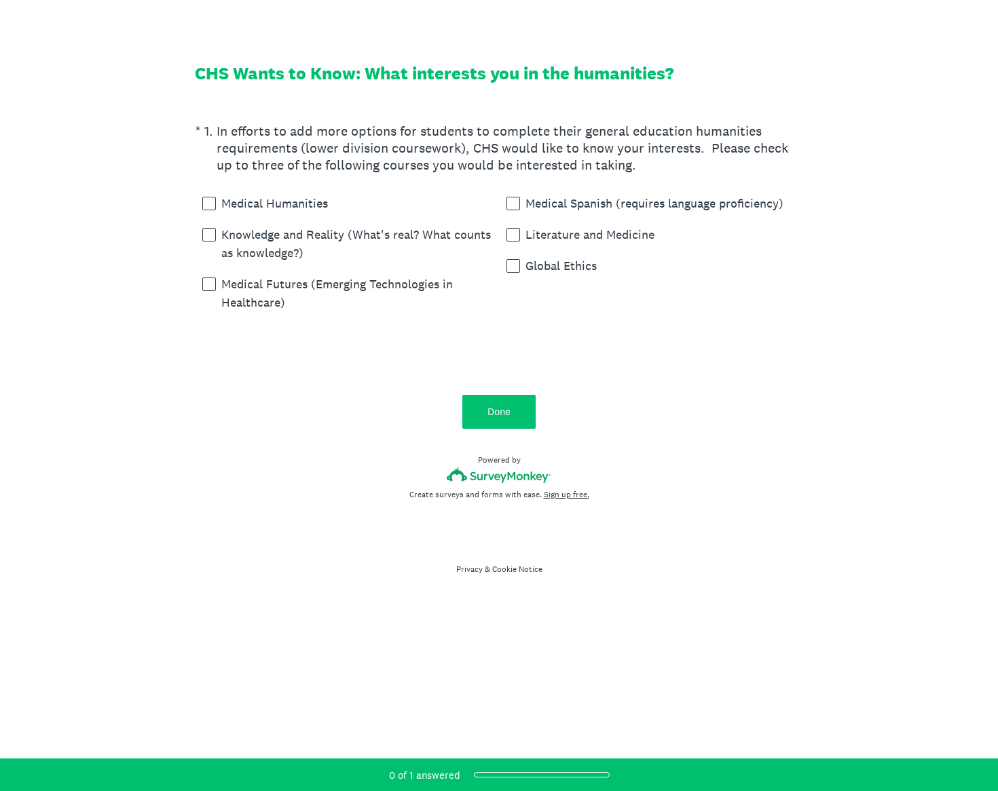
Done (499, 411)
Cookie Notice (517, 569)
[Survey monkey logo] (499, 475)
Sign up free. (566, 494)
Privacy (469, 569)
